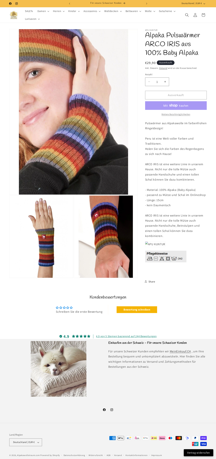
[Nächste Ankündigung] (146, 3)
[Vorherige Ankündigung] (69, 3)
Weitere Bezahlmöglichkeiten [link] (175, 114)
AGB (109, 455)
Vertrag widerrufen (198, 452)
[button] (43, 11)
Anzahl (149, 74)
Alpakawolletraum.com (28, 455)
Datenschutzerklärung (74, 455)
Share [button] (151, 281)
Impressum (156, 455)
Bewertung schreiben (137, 309)
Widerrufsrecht (96, 455)
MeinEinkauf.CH (180, 351)
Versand (163, 68)
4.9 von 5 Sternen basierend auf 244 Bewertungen (126, 336)
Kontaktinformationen (136, 455)
